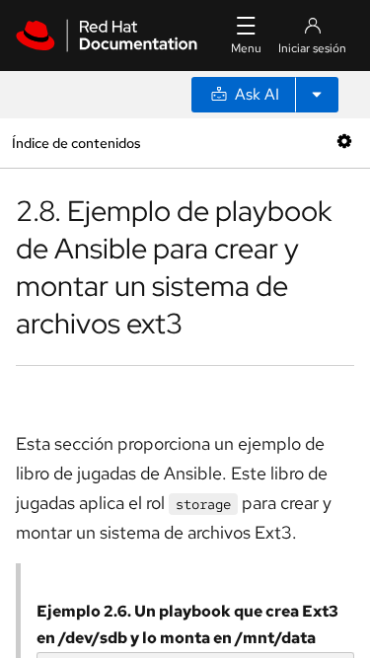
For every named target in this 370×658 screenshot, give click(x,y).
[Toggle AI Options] (316, 94)
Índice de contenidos (76, 142)
